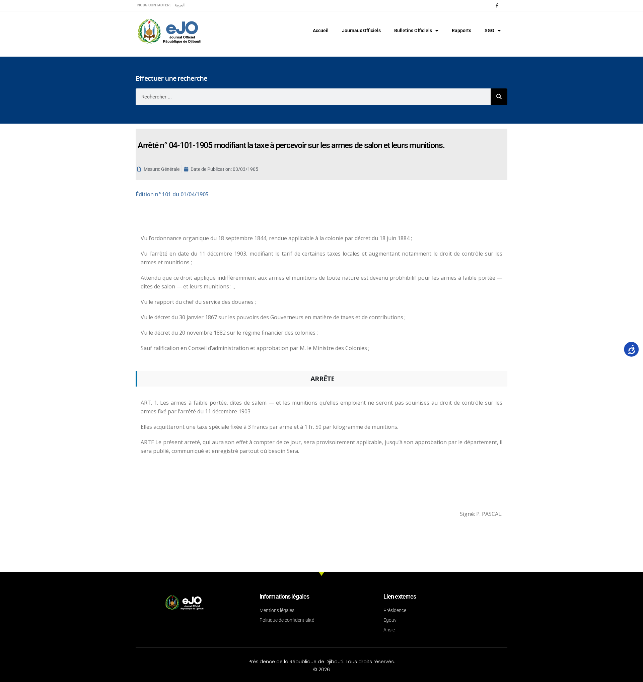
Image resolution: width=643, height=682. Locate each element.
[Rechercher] (499, 96)
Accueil (321, 30)
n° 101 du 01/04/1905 (172, 194)
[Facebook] (497, 5)
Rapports (461, 30)
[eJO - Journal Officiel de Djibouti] (169, 30)
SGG (489, 30)
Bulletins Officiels (413, 30)
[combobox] (313, 96)
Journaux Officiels (361, 30)
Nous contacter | (154, 5)
